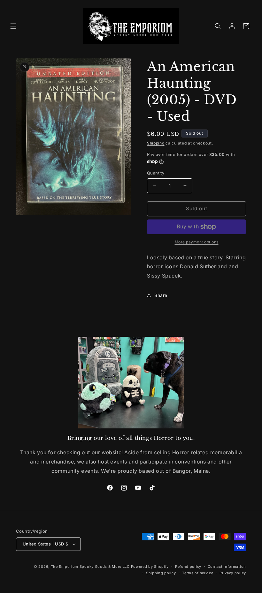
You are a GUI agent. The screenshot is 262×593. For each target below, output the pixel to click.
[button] (13, 26)
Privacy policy (233, 573)
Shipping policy (161, 573)
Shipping (156, 143)
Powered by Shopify (150, 566)
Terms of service (197, 573)
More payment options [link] (197, 242)
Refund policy (188, 566)
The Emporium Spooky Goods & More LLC (90, 566)
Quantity (155, 172)
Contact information (227, 566)
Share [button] (160, 295)
